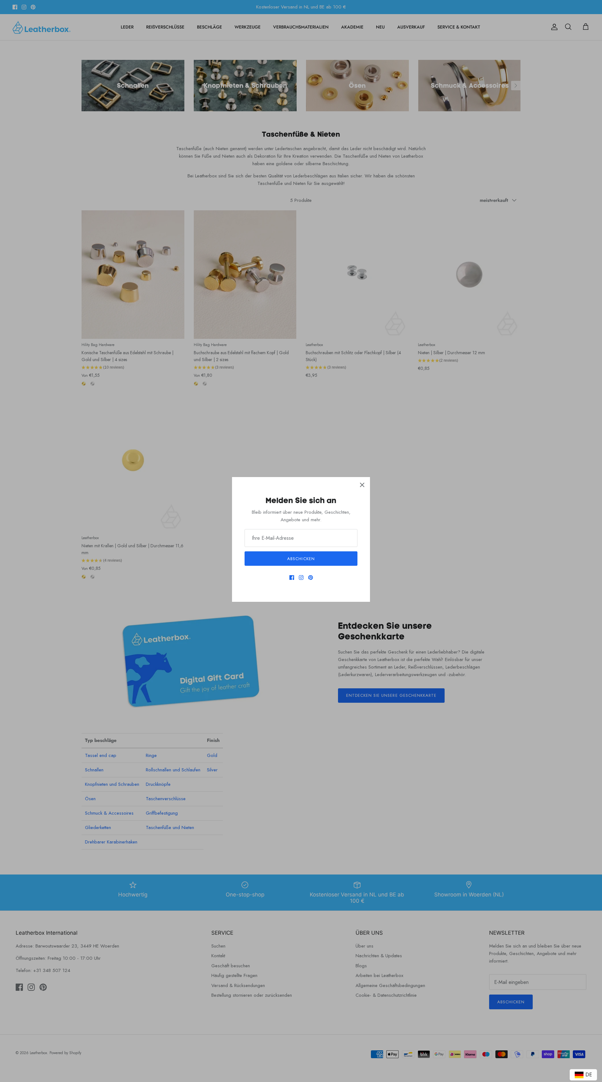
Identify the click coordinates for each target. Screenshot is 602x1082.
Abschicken (300, 559)
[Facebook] (291, 577)
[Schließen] (362, 485)
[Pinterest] (310, 577)
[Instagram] (301, 577)
